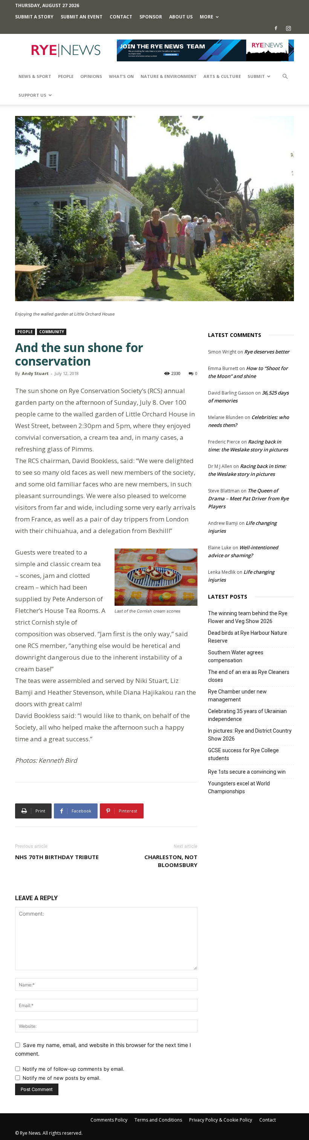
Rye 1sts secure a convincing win (247, 772)
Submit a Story (34, 17)
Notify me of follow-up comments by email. (73, 1069)
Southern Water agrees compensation (235, 656)
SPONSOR (150, 17)
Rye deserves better (266, 351)
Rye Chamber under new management (237, 696)
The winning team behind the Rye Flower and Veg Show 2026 (248, 617)
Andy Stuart (35, 373)
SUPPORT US (32, 95)
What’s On (121, 76)
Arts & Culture (222, 76)
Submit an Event (81, 17)
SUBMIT (256, 76)
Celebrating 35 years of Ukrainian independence (247, 715)
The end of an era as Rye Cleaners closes (248, 676)
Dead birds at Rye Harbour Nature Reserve (247, 637)
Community (51, 331)
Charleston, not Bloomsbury (170, 861)
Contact (121, 17)
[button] (285, 76)
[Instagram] (288, 28)
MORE (206, 17)
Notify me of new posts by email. (62, 1078)
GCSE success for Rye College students (243, 754)
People (65, 76)
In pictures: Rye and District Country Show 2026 (250, 735)
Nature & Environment (169, 76)
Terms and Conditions (158, 1120)
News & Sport (34, 76)
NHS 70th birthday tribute (57, 857)
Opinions (91, 76)
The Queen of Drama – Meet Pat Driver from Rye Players (248, 498)
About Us (181, 17)
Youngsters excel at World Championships (239, 787)
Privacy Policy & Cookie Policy (220, 1120)
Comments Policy (108, 1120)
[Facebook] (275, 28)
